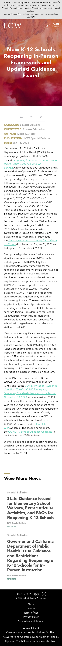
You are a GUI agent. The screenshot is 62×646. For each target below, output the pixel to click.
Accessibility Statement (31, 621)
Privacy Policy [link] (16, 14)
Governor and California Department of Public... (31, 636)
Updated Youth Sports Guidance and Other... (31, 641)
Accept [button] (31, 16)
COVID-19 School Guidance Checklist (30, 431)
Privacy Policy (31, 616)
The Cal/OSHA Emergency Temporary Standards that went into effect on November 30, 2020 (30, 393)
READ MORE (11, 526)
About (31, 604)
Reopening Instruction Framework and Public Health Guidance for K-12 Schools (30, 163)
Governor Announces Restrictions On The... (31, 632)
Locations (31, 608)
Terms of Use (31, 612)
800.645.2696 (23, 594)
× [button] (59, 2)
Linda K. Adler (26, 133)
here (45, 420)
